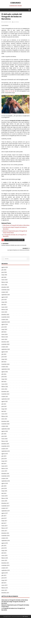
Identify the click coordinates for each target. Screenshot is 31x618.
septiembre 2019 (6, 451)
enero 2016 (4, 560)
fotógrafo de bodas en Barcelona (14, 240)
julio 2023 (4, 354)
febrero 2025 (5, 309)
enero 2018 (4, 500)
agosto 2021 (5, 401)
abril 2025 (4, 304)
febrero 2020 (5, 441)
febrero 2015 (5, 587)
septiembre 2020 (6, 428)
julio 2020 (4, 433)
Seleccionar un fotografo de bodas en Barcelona (16, 225)
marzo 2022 (4, 384)
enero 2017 (4, 530)
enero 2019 (4, 471)
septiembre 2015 (6, 570)
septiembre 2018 (6, 481)
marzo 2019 (4, 466)
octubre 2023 (5, 346)
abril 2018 (4, 493)
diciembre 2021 (5, 391)
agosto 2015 (5, 573)
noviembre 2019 (5, 446)
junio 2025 (4, 299)
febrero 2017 (5, 528)
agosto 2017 (5, 513)
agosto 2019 (5, 453)
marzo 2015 (4, 585)
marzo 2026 (4, 279)
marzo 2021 (4, 414)
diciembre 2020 (5, 421)
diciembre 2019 (5, 443)
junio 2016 (4, 548)
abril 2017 (4, 523)
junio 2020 (4, 436)
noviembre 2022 (5, 364)
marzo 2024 (4, 334)
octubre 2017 (5, 508)
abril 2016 (4, 553)
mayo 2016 (4, 550)
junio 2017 (4, 518)
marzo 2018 (4, 496)
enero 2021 (4, 419)
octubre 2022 (5, 366)
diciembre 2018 (5, 473)
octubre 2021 (5, 396)
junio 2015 (4, 577)
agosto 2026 (5, 267)
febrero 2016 (5, 558)
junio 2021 (4, 406)
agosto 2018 (5, 483)
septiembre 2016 (6, 540)
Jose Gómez (16, 22)
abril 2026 (4, 277)
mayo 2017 (4, 520)
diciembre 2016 (5, 533)
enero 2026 (4, 284)
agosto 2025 (5, 297)
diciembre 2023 (5, 342)
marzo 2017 (4, 525)
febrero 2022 (5, 386)
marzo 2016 (4, 555)
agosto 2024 (5, 324)
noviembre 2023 (5, 344)
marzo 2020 (4, 438)
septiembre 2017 (6, 510)
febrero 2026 (5, 282)
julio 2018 (4, 486)
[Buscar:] (15, 258)
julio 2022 (4, 374)
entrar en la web (10, 91)
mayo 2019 (4, 461)
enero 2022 (4, 389)
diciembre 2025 (5, 287)
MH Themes (25, 616)
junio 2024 (4, 327)
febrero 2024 (5, 337)
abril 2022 (4, 381)
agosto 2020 (5, 431)
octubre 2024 (5, 319)
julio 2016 (4, 545)
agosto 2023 (5, 351)
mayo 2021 (4, 409)
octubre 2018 (5, 478)
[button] (29, 10)
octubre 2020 (5, 426)
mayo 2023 (4, 359)
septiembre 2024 (6, 322)
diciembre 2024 (5, 314)
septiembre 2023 (6, 349)
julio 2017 (4, 515)
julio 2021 (4, 404)
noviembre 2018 (5, 476)
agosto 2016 (5, 543)
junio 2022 (4, 376)
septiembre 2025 (6, 294)
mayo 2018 (4, 491)
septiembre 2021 (6, 399)
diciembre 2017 (5, 503)
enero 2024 (4, 339)
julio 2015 (4, 575)
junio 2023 (4, 356)
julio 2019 (4, 456)
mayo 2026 (4, 274)
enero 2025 (4, 312)
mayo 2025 (4, 302)
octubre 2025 (5, 292)
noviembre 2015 (5, 565)
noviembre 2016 (5, 535)
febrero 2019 (5, 468)
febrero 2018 (5, 498)
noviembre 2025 (5, 289)
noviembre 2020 (5, 423)
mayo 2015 (4, 580)
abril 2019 (4, 463)
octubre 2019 (5, 448)
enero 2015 (4, 590)
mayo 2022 (4, 379)
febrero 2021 (5, 416)
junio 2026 (4, 272)
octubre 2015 (5, 568)
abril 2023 (4, 361)
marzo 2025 (4, 307)
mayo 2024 (4, 329)
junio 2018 (4, 488)
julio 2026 (4, 270)
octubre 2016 (5, 538)
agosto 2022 (5, 371)
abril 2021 (4, 411)
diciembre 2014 (5, 592)
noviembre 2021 (5, 394)
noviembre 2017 (5, 505)
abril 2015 (4, 582)
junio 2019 (4, 458)
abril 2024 (4, 332)
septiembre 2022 (6, 369)
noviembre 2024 (5, 317)
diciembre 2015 (5, 563)
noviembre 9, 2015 (7, 22)
